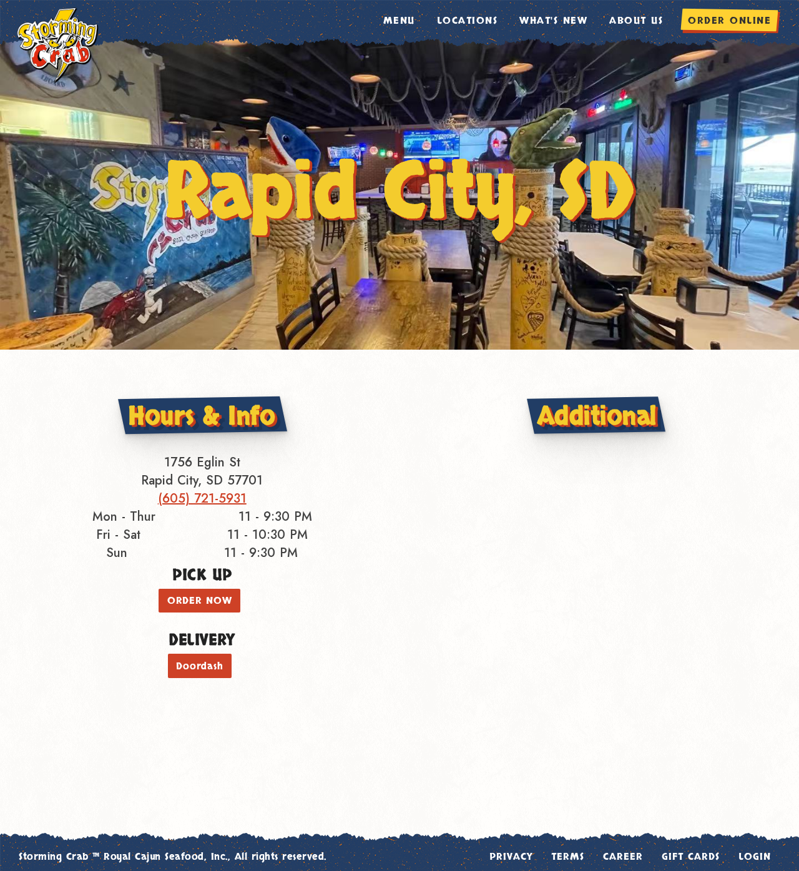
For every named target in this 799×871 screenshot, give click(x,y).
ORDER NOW (199, 601)
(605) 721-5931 (202, 499)
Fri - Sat (118, 535)
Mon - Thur (123, 517)
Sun (116, 553)
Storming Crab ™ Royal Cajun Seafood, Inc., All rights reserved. (172, 857)
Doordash (199, 666)
